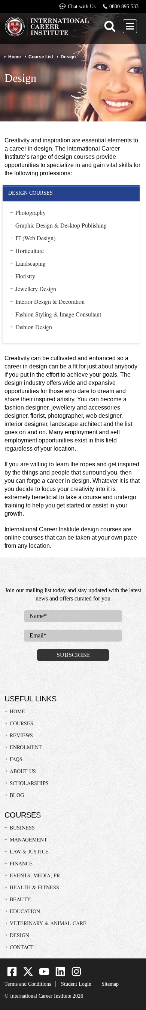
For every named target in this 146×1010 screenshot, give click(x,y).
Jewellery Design (35, 288)
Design (19, 935)
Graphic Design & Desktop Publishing (61, 225)
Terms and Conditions (27, 984)
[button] (130, 26)
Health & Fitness (34, 887)
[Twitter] (28, 975)
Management (28, 839)
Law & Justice (29, 851)
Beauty (20, 899)
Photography (30, 212)
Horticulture (29, 250)
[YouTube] (44, 975)
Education (25, 911)
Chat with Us (81, 6)
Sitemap (110, 984)
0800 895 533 (124, 6)
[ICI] (46, 27)
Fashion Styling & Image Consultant (58, 314)
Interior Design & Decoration (50, 301)
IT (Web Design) (35, 238)
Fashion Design (33, 327)
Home (14, 56)
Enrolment (26, 747)
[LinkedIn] (60, 975)
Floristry (25, 276)
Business (22, 827)
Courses (21, 723)
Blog (17, 795)
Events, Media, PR (35, 875)
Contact (22, 947)
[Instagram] (76, 975)
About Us (23, 771)
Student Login (76, 984)
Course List (40, 56)
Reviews (21, 735)
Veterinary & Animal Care (48, 923)
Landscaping (30, 263)
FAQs (16, 759)
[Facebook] (12, 975)
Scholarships (29, 783)
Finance (21, 863)
